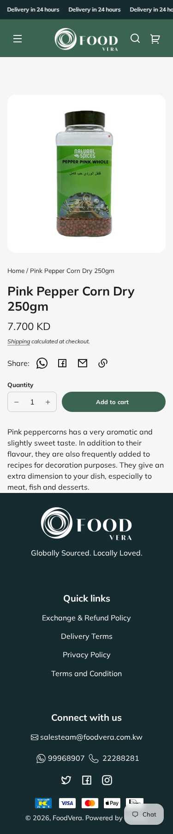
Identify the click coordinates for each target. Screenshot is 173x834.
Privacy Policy (87, 654)
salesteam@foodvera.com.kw (90, 736)
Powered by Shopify (116, 818)
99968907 (66, 758)
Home (15, 270)
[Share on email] (82, 363)
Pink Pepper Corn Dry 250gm (72, 270)
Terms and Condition (86, 673)
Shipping (18, 341)
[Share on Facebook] (62, 363)
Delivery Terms (87, 636)
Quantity (20, 384)
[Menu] (17, 38)
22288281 (120, 758)
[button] (135, 38)
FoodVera (67, 818)
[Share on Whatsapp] (42, 363)
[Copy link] (103, 363)
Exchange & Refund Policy (86, 617)
